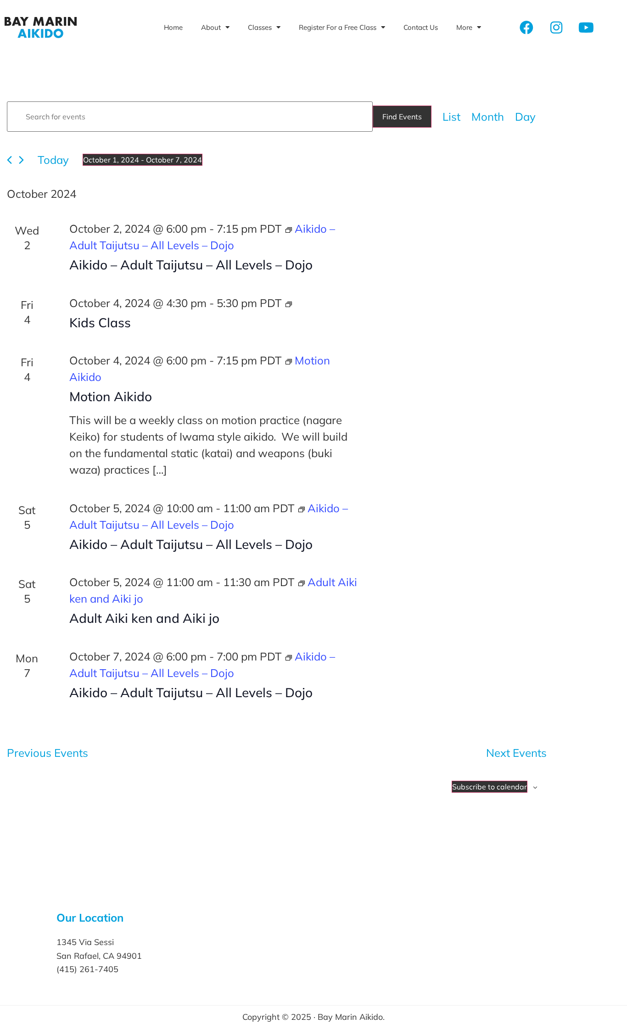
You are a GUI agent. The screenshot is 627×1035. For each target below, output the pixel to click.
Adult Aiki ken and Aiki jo (144, 618)
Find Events (402, 116)
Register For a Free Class (337, 27)
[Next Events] (21, 160)
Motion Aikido (110, 396)
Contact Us (420, 27)
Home (173, 27)
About (211, 27)
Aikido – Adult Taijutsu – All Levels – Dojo (191, 265)
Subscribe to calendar (489, 786)
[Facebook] (526, 27)
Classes (260, 27)
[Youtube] (586, 27)
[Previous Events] (9, 160)
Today (53, 160)
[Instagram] (556, 27)
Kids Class (100, 322)
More (464, 27)
